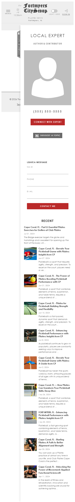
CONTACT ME (47, 206)
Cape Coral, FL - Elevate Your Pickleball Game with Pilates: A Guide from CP (54, 360)
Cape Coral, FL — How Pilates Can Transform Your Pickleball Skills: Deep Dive (54, 388)
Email (30, 191)
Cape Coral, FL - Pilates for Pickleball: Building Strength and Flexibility (53, 306)
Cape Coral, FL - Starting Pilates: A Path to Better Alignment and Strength (51, 442)
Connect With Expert (48, 122)
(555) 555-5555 (47, 111)
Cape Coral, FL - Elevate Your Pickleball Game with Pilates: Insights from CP (54, 251)
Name (30, 167)
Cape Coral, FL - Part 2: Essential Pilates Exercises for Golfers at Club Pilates (44, 228)
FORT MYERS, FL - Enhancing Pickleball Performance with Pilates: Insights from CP (53, 415)
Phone (30, 179)
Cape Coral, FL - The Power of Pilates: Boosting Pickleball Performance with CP (54, 278)
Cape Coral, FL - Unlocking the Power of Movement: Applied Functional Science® (55, 469)
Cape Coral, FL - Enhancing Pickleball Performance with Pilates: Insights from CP (53, 333)
